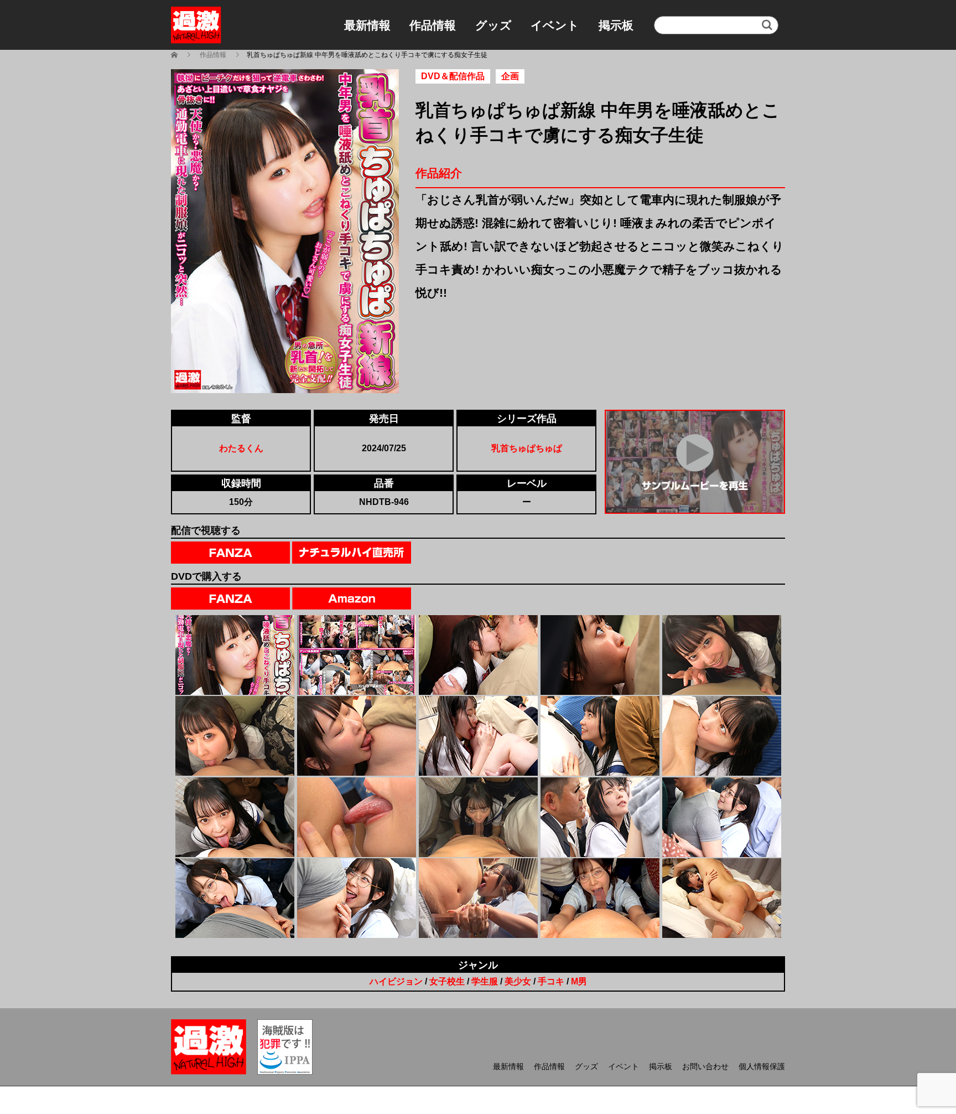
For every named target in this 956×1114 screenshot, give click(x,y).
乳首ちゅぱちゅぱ (526, 448)
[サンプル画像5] (721, 655)
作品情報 (432, 25)
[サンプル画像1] (234, 655)
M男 (579, 981)
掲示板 (616, 25)
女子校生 (447, 981)
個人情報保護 (762, 1066)
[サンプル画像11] (234, 817)
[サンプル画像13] (478, 817)
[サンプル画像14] (600, 817)
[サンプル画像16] (234, 898)
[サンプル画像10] (721, 736)
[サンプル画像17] (356, 898)
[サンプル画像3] (478, 655)
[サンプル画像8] (478, 736)
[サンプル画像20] (721, 898)
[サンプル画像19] (600, 898)
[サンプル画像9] (600, 736)
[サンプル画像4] (600, 655)
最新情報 (367, 25)
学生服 (484, 981)
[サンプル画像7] (356, 736)
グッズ (493, 25)
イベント (555, 25)
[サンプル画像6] (234, 736)
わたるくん (241, 448)
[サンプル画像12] (356, 817)
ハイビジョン (396, 981)
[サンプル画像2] (356, 655)
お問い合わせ (705, 1066)
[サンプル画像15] (721, 817)
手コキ (551, 981)
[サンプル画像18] (478, 898)
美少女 (518, 981)
